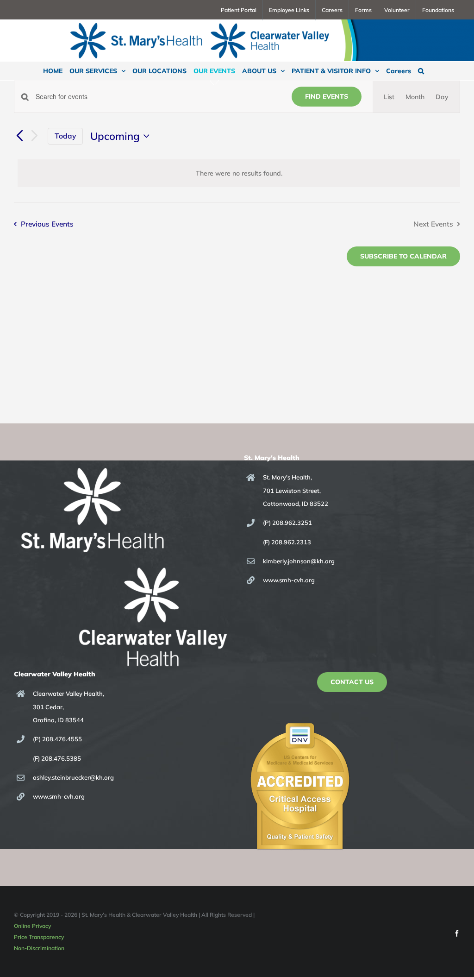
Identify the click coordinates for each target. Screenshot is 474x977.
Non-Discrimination (39, 948)
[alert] (239, 173)
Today (65, 135)
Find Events (326, 96)
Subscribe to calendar (403, 256)
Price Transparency (39, 936)
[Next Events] (34, 136)
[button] (421, 71)
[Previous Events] (19, 136)
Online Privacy (32, 925)
